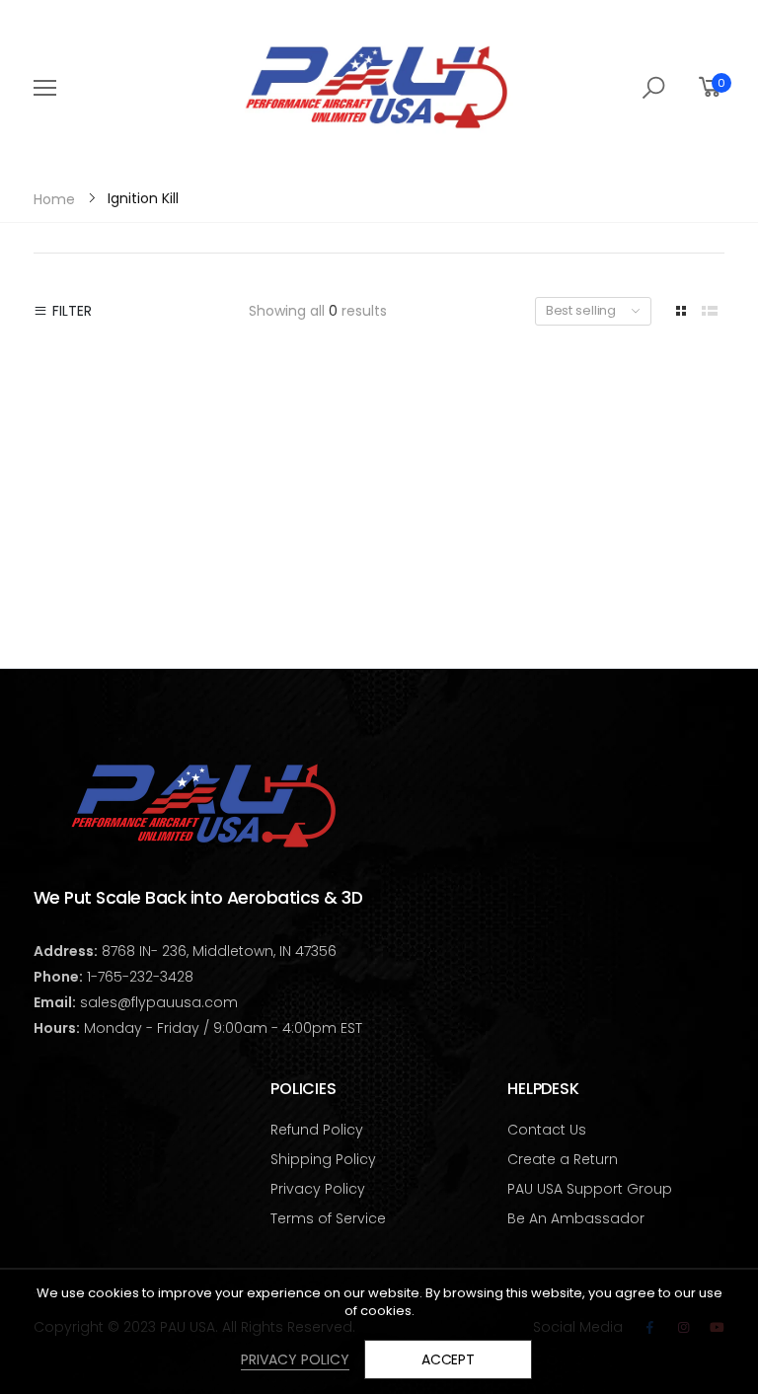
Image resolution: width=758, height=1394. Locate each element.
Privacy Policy (317, 1189)
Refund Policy (316, 1129)
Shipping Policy (323, 1159)
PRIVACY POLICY (295, 1359)
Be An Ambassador (575, 1218)
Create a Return (562, 1159)
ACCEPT (448, 1359)
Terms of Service (328, 1218)
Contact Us (546, 1129)
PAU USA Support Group (589, 1189)
